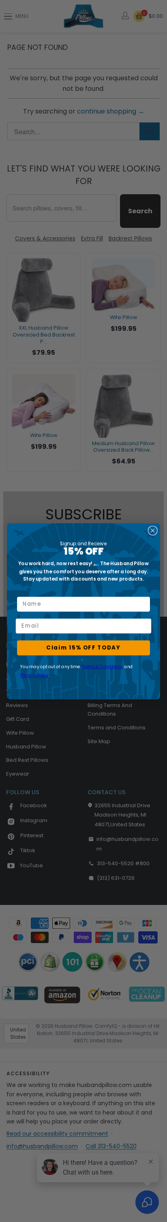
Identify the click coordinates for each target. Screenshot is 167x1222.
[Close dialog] (153, 530)
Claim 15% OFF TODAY (83, 647)
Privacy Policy (34, 675)
